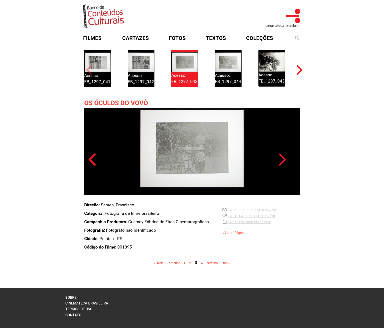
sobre (70, 297)
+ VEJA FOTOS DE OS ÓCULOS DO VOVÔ (251, 209)
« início (159, 263)
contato (73, 315)
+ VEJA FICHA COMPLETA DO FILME (249, 222)
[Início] (103, 26)
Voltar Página (234, 233)
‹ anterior (173, 263)
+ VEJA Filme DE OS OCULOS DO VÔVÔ (251, 216)
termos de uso (78, 309)
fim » (226, 263)
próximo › (212, 263)
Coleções (259, 38)
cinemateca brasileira (86, 303)
